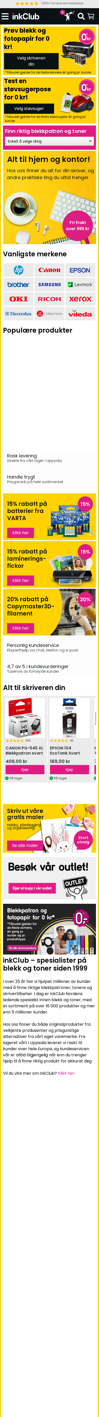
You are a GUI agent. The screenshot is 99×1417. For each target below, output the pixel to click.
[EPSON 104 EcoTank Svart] (69, 718)
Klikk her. (66, 1073)
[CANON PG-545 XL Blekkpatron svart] (25, 718)
